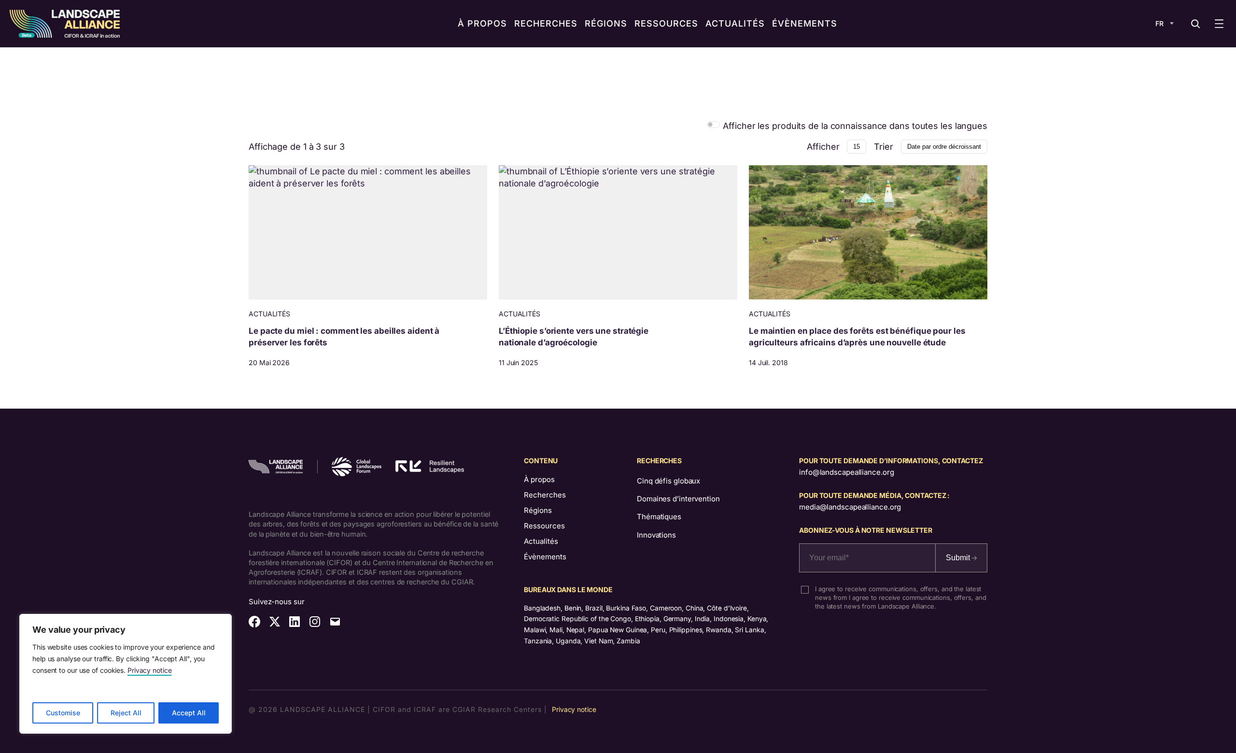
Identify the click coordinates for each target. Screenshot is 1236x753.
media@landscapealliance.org (850, 506)
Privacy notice (149, 670)
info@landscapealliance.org (846, 472)
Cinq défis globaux (668, 480)
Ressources (544, 525)
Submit (959, 558)
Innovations (656, 535)
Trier (883, 147)
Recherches (545, 494)
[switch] (713, 124)
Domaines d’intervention (678, 498)
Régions (538, 510)
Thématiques (659, 516)
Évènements (545, 556)
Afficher (823, 147)
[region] (125, 674)
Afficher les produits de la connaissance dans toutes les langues (855, 126)
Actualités (541, 541)
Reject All (126, 713)
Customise (63, 713)
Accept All (189, 713)
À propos (539, 479)
